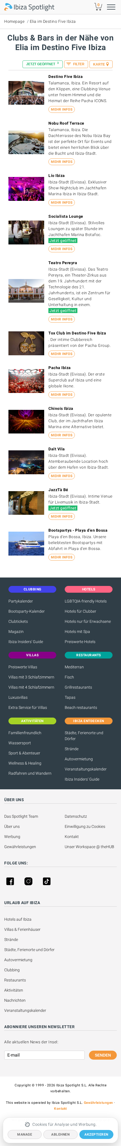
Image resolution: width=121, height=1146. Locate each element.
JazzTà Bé (58, 489)
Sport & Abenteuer (24, 753)
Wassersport (19, 743)
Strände (72, 749)
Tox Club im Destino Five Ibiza (77, 333)
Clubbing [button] (32, 589)
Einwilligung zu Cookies (85, 826)
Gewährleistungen (20, 846)
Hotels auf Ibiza (18, 919)
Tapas (70, 697)
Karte (99, 64)
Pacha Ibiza (59, 367)
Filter (78, 64)
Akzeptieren (96, 1134)
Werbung (12, 836)
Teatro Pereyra (62, 262)
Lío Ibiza (56, 175)
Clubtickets (18, 621)
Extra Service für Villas (27, 707)
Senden (103, 1055)
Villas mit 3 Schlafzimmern (31, 677)
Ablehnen (60, 1134)
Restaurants (15, 980)
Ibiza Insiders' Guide (25, 641)
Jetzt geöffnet (42, 63)
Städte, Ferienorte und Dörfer (84, 736)
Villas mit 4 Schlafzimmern (31, 687)
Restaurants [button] (88, 655)
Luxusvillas (18, 697)
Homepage (14, 21)
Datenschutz (76, 816)
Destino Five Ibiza (65, 76)
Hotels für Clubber (80, 611)
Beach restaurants (81, 707)
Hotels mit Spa (77, 631)
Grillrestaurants (78, 687)
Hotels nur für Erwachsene (88, 621)
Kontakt (72, 836)
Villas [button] (32, 655)
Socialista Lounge (65, 216)
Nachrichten (15, 1000)
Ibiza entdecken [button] (88, 721)
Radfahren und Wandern (29, 773)
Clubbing (12, 970)
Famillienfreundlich (24, 733)
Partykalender (20, 601)
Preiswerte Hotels (80, 641)
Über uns (12, 826)
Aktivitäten (13, 990)
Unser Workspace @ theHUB (89, 846)
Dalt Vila (56, 449)
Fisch (69, 677)
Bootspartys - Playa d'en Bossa (77, 530)
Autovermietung (79, 759)
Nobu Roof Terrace (66, 123)
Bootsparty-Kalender (26, 611)
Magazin (16, 631)
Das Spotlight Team (21, 816)
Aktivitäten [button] (32, 721)
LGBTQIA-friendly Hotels (86, 601)
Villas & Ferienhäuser (22, 929)
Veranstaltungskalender (86, 769)
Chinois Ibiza (60, 408)
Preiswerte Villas (22, 667)
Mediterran (74, 667)
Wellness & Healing (24, 763)
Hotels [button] (88, 589)
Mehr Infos (61, 109)
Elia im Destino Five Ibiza (53, 21)
